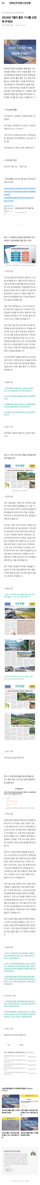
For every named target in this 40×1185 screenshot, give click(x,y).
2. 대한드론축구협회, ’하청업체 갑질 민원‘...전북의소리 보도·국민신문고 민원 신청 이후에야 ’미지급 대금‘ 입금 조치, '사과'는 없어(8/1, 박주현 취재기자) (20, 1014)
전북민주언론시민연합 (20, 3)
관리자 (27, 1181)
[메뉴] (3, 3)
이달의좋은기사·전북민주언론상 (15, 1052)
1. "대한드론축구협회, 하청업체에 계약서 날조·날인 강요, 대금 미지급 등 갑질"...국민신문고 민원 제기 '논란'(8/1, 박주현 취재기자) (20, 1003)
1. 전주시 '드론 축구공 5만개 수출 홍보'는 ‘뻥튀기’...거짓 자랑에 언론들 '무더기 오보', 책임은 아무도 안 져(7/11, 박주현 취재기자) (19, 955)
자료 (5, 1052)
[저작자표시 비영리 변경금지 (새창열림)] (28, 1045)
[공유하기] (11, 1045)
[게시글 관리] (14, 1045)
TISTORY (20, 1181)
